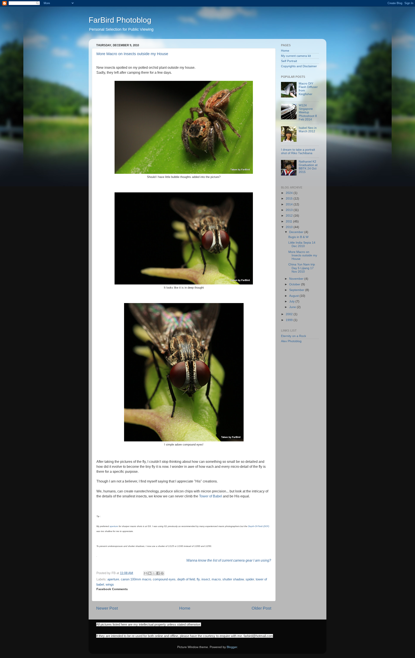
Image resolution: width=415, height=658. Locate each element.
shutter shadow (233, 579)
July (292, 301)
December (296, 232)
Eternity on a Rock (293, 336)
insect (205, 579)
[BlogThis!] (150, 573)
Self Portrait (289, 61)
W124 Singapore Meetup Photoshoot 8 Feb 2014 (308, 112)
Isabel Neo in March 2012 (308, 129)
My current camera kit (296, 55)
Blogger (232, 647)
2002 (290, 314)
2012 (290, 215)
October (295, 284)
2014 (290, 204)
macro (216, 579)
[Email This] (146, 573)
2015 (290, 198)
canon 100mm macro (136, 579)
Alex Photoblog (291, 341)
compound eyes (164, 579)
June (293, 307)
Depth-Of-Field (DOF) (258, 526)
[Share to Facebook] (158, 573)
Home (184, 608)
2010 (290, 227)
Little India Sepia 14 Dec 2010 (301, 244)
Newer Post (107, 608)
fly (198, 579)
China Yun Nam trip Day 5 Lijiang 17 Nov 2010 (301, 268)
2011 (289, 221)
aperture (114, 526)
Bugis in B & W (298, 237)
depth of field (186, 579)
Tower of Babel (210, 496)
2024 (290, 193)
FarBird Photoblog (120, 20)
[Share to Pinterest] (162, 573)
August (294, 295)
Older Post (261, 608)
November (296, 278)
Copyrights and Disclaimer (299, 66)
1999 (290, 320)
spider (250, 579)
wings (110, 584)
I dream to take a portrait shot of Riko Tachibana (298, 151)
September (297, 290)
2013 (290, 210)
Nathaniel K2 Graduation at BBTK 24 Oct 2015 (308, 167)
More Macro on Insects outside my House (132, 54)
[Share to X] (154, 573)
